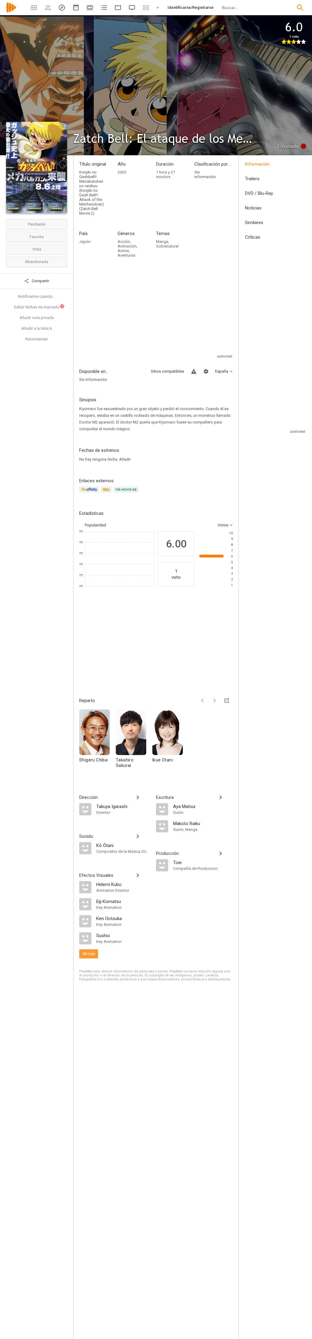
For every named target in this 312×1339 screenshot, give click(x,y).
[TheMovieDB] (126, 493)
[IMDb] (107, 493)
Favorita (37, 236)
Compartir (40, 281)
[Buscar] (300, 7)
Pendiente (36, 224)
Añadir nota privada (37, 317)
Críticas (252, 237)
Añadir (125, 459)
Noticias (253, 208)
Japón (84, 241)
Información (257, 164)
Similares (254, 222)
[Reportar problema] (194, 371)
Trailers (252, 178)
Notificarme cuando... (36, 296)
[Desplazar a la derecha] (214, 700)
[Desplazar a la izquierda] (202, 700)
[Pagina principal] (11, 11)
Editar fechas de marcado (39, 306)
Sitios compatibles (167, 371)
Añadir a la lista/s (36, 328)
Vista (36, 249)
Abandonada (36, 261)
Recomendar (36, 339)
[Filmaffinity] (90, 493)
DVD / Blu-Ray (259, 193)
